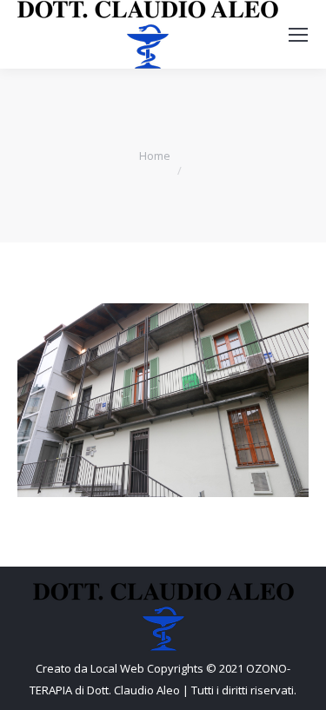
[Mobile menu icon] (298, 34)
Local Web (118, 668)
